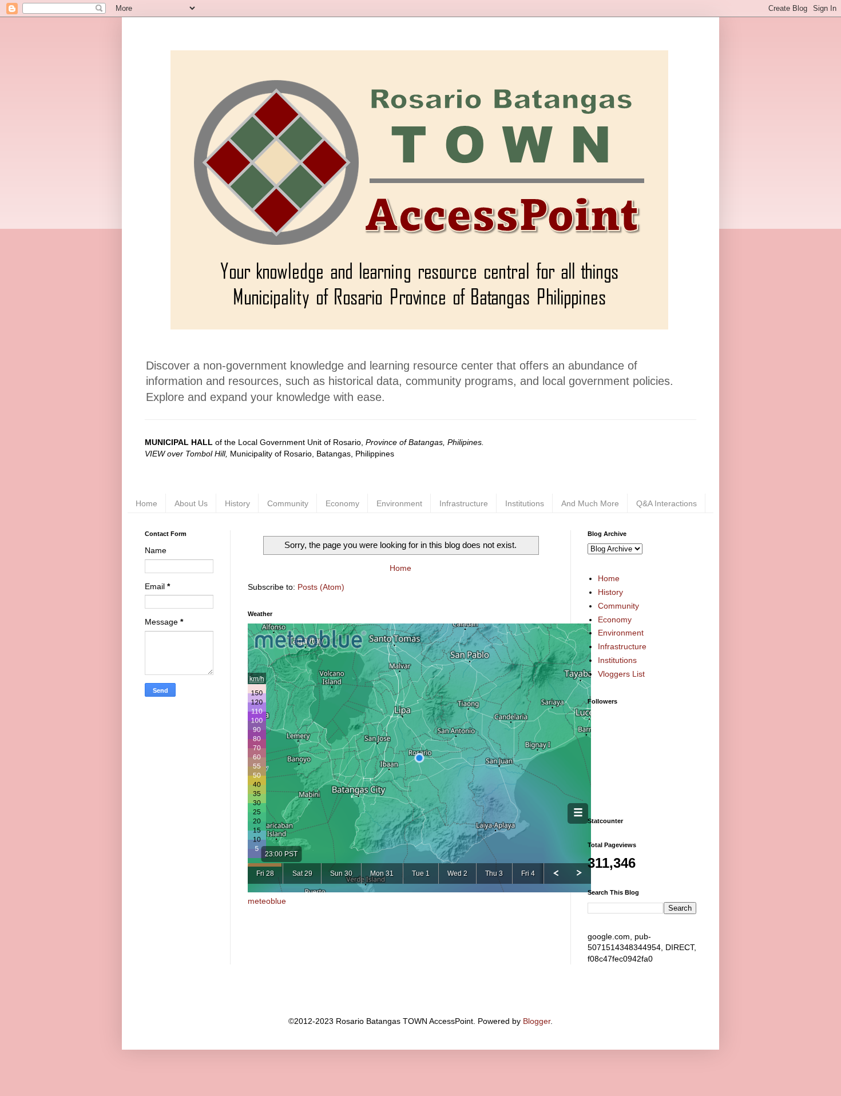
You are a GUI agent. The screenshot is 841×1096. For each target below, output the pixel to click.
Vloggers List (621, 673)
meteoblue (267, 901)
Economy (342, 503)
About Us (191, 503)
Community (287, 503)
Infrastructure (463, 503)
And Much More (590, 503)
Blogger (536, 1021)
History (237, 503)
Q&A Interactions (666, 503)
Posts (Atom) (320, 586)
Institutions (524, 503)
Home (146, 503)
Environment (399, 503)
